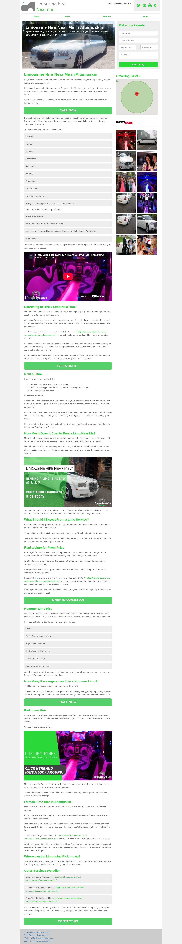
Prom (145, 16)
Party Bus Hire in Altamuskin (36, 935)
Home (36, 16)
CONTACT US (68, 921)
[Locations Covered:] (23, 2)
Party (67, 16)
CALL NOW (68, 110)
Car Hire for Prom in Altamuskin (38, 941)
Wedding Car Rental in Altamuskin (39, 938)
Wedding (107, 16)
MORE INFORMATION (68, 600)
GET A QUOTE (68, 366)
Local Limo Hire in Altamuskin (37, 932)
